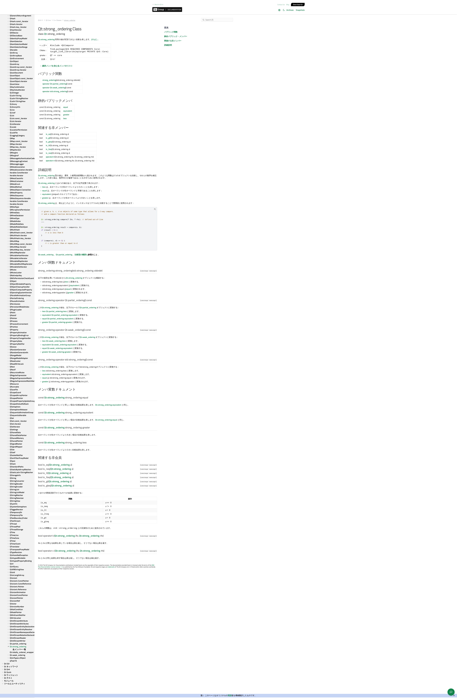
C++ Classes (57, 20)
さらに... (94, 39)
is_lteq (49, 149)
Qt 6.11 (40, 20)
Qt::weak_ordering (45, 254)
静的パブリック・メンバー (175, 36)
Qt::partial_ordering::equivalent (64, 315)
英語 (230, 695)
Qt (45, 34)
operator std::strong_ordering (54, 91)
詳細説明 (168, 45)
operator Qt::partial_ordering (54, 83)
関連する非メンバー (172, 40)
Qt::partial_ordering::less (56, 311)
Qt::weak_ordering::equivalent (63, 344)
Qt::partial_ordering (64, 254)
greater (66, 114)
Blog (287, 4)
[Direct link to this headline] (63, 74)
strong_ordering (49, 80)
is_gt (48, 137)
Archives (290, 10)
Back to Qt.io (159, 4)
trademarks (111, 567)
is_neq (49, 153)
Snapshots (300, 10)
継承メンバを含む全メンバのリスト (57, 65)
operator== (50, 160)
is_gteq (49, 141)
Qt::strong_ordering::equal (106, 419)
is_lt (48, 145)
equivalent (67, 110)
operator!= (50, 156)
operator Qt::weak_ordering (53, 87)
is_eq (48, 134)
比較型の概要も (81, 254)
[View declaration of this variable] (89, 398)
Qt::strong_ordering (46, 39)
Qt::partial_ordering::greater (60, 322)
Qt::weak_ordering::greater (60, 351)
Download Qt (298, 4)
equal (65, 107)
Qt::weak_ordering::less (56, 340)
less (65, 118)
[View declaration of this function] (103, 271)
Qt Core (48, 20)
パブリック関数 (171, 31)
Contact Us (281, 4)
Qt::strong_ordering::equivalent (108, 404)
